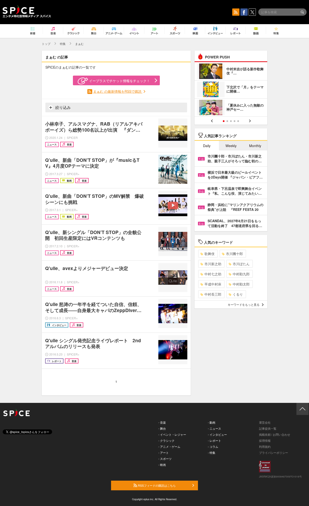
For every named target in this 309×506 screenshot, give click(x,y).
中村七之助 (212, 273)
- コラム (213, 446)
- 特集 (211, 452)
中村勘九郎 (241, 273)
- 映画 (162, 465)
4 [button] (234, 121)
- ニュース (214, 428)
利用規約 (265, 446)
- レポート (214, 440)
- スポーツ (165, 458)
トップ (46, 44)
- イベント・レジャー (172, 434)
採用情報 (265, 440)
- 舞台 (162, 428)
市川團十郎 (234, 253)
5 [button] (238, 121)
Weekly (231, 145)
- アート (163, 452)
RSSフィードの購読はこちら (156, 485)
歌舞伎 (209, 253)
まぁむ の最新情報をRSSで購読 (117, 91)
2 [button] (227, 121)
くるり (238, 294)
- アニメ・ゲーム (169, 446)
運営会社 (265, 422)
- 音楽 (162, 422)
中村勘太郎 (241, 284)
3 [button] (231, 121)
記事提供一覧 (267, 428)
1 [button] (224, 121)
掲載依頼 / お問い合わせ (274, 434)
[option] (231, 90)
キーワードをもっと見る (244, 304)
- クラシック (166, 440)
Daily (207, 145)
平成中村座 (212, 284)
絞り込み (62, 107)
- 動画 (211, 422)
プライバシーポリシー (273, 452)
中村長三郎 (212, 294)
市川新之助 (212, 263)
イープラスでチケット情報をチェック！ (119, 80)
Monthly (255, 145)
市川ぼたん (241, 263)
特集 (63, 44)
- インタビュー (217, 434)
